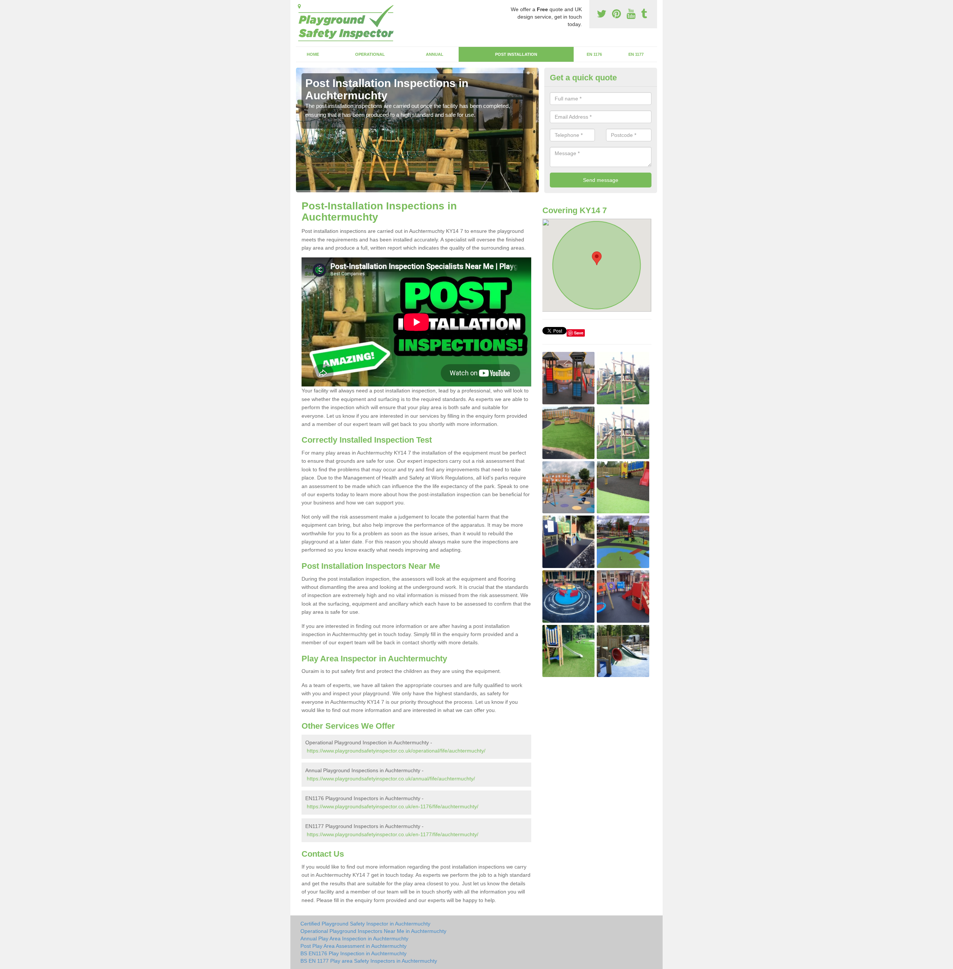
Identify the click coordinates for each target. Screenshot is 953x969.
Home (313, 54)
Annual (434, 54)
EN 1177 (636, 54)
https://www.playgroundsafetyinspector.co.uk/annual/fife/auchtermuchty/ (391, 779)
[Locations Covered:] (299, 6)
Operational (370, 54)
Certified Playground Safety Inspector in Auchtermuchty (365, 924)
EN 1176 (594, 54)
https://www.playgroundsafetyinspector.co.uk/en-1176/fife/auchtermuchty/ (392, 806)
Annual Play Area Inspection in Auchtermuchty (354, 938)
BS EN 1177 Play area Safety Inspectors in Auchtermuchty (368, 961)
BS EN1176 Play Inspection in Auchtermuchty (353, 953)
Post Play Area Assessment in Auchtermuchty (353, 946)
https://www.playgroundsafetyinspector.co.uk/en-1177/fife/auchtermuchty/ (392, 834)
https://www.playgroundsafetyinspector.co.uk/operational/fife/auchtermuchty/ (396, 751)
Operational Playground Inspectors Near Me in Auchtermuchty (373, 931)
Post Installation (516, 54)
